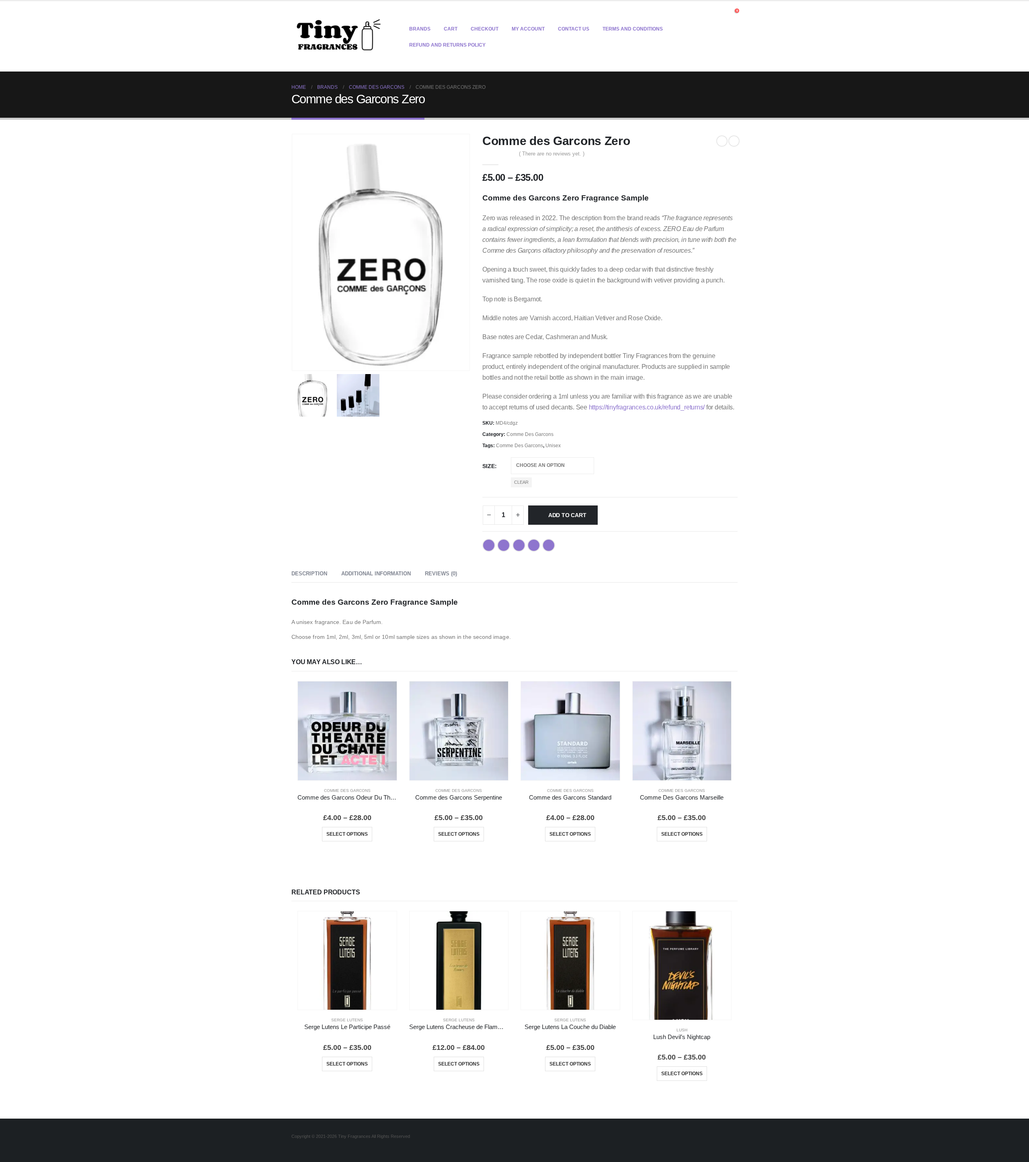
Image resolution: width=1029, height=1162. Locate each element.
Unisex (553, 445)
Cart (450, 29)
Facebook (488, 545)
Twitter (503, 545)
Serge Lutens (347, 1020)
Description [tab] (309, 574)
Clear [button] (521, 482)
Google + (533, 545)
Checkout (484, 29)
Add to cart (567, 515)
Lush (681, 1030)
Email (548, 545)
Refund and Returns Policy (447, 45)
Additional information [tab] (376, 574)
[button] (722, 13)
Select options (347, 834)
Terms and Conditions (633, 29)
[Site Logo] (338, 36)
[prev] (722, 141)
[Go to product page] (347, 730)
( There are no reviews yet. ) (551, 154)
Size (488, 466)
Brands (419, 29)
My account (528, 29)
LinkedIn (518, 545)
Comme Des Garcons (529, 434)
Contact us (573, 29)
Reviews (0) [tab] (441, 574)
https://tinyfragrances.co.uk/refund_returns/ (647, 407)
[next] (734, 141)
